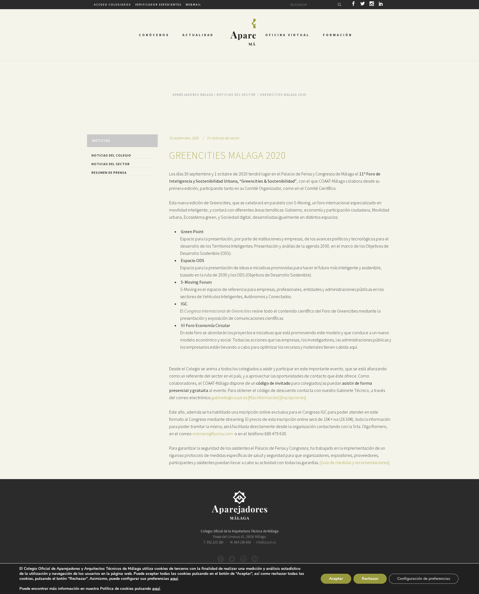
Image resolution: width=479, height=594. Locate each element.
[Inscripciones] (293, 397)
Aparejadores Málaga (193, 95)
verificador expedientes (158, 4)
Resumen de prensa (109, 172)
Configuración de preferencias (423, 578)
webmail (193, 4)
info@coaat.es (266, 542)
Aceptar (336, 578)
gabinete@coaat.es (229, 397)
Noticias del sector (236, 95)
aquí (174, 578)
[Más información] (263, 397)
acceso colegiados (112, 4)
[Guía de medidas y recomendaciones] (354, 462)
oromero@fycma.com (212, 433)
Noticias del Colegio (111, 155)
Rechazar (370, 578)
